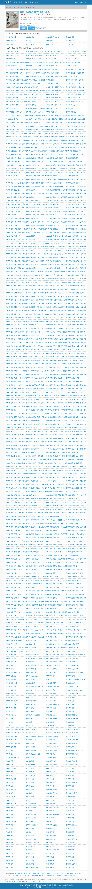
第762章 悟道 (30, 725)
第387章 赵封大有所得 (52, 392)
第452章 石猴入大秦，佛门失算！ (76, 449)
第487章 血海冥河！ (52, 481)
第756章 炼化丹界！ (72, 718)
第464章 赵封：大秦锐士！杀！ (75, 459)
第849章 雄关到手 (11, 803)
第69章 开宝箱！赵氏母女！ (14, 112)
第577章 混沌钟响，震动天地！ (35, 562)
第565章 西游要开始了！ (33, 552)
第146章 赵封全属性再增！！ (34, 179)
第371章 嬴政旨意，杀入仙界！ (55, 378)
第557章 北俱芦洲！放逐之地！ (35, 544)
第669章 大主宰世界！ (12, 644)
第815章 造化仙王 (51, 772)
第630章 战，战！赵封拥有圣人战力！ (37, 608)
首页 (7, 7)
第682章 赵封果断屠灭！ (33, 654)
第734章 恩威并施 (31, 701)
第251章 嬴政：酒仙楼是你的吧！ (56, 271)
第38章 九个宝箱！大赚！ (33, 83)
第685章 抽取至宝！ (12, 658)
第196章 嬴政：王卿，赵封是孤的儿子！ (78, 222)
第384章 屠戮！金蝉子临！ (74, 388)
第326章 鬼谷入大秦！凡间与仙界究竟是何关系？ (40, 339)
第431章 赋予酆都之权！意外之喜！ (56, 431)
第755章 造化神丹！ (52, 718)
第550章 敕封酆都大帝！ (53, 537)
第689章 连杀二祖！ (12, 662)
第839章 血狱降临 (51, 793)
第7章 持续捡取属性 (52, 55)
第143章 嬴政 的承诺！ (53, 176)
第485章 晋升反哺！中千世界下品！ (16, 481)
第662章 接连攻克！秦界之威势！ (36, 637)
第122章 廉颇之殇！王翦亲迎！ (35, 158)
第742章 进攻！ (30, 708)
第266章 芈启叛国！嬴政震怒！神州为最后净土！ (40, 285)
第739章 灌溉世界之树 (52, 704)
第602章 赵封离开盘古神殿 (34, 583)
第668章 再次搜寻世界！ (73, 640)
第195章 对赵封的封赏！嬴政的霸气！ (57, 222)
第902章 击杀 (30, 850)
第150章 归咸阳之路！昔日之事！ (36, 183)
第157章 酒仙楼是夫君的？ (14, 190)
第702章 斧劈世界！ (32, 672)
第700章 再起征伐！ (72, 669)
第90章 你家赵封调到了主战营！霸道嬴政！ (39, 129)
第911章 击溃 (50, 857)
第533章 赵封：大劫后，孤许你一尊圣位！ (38, 523)
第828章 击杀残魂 (71, 782)
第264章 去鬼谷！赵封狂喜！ (75, 282)
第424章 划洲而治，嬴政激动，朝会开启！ (79, 424)
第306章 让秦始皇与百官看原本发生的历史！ (39, 321)
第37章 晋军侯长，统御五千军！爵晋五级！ (19, 83)
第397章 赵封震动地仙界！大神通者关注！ (18, 403)
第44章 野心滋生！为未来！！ (75, 87)
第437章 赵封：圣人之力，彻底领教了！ (18, 438)
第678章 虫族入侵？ (32, 651)
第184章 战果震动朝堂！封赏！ (75, 211)
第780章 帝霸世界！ (72, 740)
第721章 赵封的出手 (12, 690)
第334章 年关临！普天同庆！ (34, 346)
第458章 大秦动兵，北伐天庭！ (35, 456)
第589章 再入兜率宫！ (12, 573)
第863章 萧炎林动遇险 (52, 814)
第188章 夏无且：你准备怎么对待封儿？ (78, 215)
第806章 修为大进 (31, 764)
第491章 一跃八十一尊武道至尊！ (56, 484)
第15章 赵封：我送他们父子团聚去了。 (57, 62)
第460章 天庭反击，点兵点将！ (75, 456)
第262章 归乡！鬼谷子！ (33, 282)
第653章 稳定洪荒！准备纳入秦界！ (16, 630)
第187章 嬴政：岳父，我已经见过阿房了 (58, 215)
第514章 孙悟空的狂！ (32, 505)
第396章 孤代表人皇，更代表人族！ (77, 399)
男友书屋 (8, 2)
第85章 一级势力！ (11, 126)
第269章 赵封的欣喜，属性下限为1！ (17, 289)
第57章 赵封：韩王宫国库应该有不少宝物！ (19, 101)
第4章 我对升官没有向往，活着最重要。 (78, 51)
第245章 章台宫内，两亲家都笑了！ (16, 268)
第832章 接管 (70, 786)
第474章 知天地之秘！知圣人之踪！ (36, 470)
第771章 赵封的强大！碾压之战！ (56, 732)
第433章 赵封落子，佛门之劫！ (15, 434)
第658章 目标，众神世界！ (34, 633)
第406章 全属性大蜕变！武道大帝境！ (37, 410)
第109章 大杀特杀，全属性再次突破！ (17, 147)
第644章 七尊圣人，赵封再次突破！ (77, 619)
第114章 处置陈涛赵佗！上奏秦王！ (36, 151)
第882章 (28, 832)
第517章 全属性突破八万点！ (14, 509)
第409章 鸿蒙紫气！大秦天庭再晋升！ (17, 413)
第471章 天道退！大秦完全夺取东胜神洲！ (58, 466)
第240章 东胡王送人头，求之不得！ (77, 261)
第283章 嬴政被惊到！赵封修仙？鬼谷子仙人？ (60, 300)
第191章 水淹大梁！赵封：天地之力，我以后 (59, 218)
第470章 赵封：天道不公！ (34, 466)
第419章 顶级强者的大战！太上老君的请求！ (59, 420)
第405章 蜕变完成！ (12, 410)
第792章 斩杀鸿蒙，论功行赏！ (75, 750)
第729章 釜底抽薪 (11, 697)
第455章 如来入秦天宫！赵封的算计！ (57, 452)
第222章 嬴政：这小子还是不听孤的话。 (38, 247)
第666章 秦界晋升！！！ (33, 640)
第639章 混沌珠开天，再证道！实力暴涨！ (58, 615)
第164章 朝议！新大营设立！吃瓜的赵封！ (79, 193)
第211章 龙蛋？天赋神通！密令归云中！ (58, 236)
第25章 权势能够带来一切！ (14, 73)
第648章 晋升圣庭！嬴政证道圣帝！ (77, 623)
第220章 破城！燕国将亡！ (74, 243)
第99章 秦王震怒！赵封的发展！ (55, 136)
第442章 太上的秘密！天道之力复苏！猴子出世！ (40, 442)
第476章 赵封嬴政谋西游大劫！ (75, 470)
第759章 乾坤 (50, 722)
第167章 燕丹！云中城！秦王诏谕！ (56, 197)
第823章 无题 (50, 779)
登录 (82, 2)
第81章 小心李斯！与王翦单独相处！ (17, 122)
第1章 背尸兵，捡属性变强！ (14, 51)
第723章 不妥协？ (51, 690)
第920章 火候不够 (11, 40)
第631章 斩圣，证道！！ (53, 608)
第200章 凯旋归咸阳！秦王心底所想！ (77, 225)
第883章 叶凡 (50, 832)
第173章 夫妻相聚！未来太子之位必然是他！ (19, 204)
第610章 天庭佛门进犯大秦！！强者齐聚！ (38, 591)
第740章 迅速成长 (71, 704)
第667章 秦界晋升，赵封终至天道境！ (57, 640)
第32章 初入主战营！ (72, 76)
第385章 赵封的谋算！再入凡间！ (16, 392)
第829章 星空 (9, 786)
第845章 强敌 (9, 800)
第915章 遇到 (30, 44)
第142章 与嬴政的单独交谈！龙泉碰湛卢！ (38, 176)
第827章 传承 (50, 782)
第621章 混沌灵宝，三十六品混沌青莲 (17, 601)
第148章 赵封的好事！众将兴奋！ (76, 179)
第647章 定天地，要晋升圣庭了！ (56, 623)
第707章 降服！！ (51, 676)
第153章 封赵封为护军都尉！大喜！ (16, 186)
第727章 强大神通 (51, 693)
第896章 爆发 (70, 842)
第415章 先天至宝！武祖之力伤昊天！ (57, 417)
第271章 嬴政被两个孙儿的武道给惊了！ (58, 289)
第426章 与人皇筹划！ (32, 427)
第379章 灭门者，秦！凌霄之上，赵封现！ (58, 385)
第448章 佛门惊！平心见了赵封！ (76, 445)
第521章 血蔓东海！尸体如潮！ (15, 513)
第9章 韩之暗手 (10, 58)
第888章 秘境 (70, 835)
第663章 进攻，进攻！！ (53, 637)
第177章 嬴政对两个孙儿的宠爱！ (16, 207)
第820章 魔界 (70, 775)
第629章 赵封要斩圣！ (12, 608)
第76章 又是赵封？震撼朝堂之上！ (76, 115)
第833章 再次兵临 (11, 789)
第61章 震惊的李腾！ (12, 105)
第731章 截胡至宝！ (52, 697)
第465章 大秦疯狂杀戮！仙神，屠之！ (17, 463)
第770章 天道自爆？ (32, 732)
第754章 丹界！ (30, 718)
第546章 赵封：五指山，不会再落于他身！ (58, 534)
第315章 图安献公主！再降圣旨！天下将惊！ (59, 328)
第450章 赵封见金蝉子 (32, 449)
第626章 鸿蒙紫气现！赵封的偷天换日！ (38, 605)
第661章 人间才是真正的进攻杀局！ (16, 637)
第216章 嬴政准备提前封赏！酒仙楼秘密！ (79, 239)
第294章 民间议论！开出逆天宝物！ (36, 310)
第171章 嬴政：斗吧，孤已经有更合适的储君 (59, 200)
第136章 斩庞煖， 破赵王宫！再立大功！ (78, 168)
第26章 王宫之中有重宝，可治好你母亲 (37, 73)
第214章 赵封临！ (31, 239)
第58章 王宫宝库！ (31, 101)
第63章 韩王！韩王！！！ (53, 105)
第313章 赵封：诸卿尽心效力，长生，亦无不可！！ (21, 328)
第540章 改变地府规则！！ (14, 530)
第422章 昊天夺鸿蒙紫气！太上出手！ (37, 424)
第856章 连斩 (70, 807)
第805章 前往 (9, 764)
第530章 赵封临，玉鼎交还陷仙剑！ (56, 520)
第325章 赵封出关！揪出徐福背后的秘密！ (18, 339)
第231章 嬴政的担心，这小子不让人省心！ (58, 254)
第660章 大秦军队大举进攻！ (75, 633)
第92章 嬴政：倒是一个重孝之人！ (76, 129)
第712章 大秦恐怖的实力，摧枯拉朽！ (77, 679)
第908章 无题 (70, 853)
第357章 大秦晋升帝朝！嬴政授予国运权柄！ (19, 367)
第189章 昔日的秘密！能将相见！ (16, 218)
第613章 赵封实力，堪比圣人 (14, 594)
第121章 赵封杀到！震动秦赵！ (15, 158)
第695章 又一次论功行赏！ (54, 665)
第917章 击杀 (70, 40)
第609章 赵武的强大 (12, 591)
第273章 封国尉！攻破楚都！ (14, 293)
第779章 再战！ (50, 740)
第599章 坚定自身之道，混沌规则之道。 (58, 580)
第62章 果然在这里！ (32, 105)
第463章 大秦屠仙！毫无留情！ (55, 459)
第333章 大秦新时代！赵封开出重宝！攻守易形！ (20, 346)
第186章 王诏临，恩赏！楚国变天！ (36, 215)
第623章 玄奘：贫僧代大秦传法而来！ (57, 601)
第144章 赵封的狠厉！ (73, 176)
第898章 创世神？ (31, 846)
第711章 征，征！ (51, 679)
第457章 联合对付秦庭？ (13, 456)
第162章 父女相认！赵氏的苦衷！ (36, 193)
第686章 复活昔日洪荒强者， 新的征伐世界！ (39, 658)
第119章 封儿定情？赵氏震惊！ (55, 154)
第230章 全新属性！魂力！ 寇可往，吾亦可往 (39, 254)
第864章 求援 (70, 814)
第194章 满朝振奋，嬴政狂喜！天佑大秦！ (38, 222)
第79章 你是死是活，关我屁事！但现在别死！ (59, 119)
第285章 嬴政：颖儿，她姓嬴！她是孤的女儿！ (20, 303)
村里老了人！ (70, 516)
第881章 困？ (9, 832)
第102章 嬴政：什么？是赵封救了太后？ (38, 140)
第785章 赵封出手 (11, 747)
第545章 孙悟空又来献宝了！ (34, 534)
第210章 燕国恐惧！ (32, 236)
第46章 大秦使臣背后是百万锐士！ (36, 90)
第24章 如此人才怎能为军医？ (75, 69)
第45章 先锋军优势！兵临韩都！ (15, 90)
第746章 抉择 (30, 711)
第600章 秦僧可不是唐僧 (73, 580)
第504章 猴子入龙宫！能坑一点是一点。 (78, 495)
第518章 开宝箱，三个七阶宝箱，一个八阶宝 (39, 509)
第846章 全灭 (30, 800)
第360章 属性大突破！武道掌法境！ (77, 367)
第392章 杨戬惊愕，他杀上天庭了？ (77, 395)
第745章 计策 (9, 711)
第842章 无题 (30, 796)
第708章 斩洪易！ (71, 676)
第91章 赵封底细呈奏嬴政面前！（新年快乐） (59, 129)
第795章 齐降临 (50, 754)
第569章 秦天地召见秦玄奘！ (34, 555)
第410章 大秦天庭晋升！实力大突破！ (37, 413)
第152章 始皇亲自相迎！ (73, 183)
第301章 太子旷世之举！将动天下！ (16, 317)
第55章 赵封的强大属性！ (53, 98)
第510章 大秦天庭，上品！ (34, 502)
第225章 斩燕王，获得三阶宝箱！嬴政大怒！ (19, 250)
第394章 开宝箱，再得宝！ (34, 399)
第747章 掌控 (50, 711)
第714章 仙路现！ (31, 683)
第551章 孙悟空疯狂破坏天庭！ (75, 537)
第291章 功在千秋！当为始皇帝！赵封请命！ (59, 307)
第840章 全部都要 (71, 793)
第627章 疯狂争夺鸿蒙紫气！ (54, 605)
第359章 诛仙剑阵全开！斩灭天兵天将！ (58, 367)
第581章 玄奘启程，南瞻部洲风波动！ (37, 566)
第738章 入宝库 (30, 704)
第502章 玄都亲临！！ (32, 495)
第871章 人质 (50, 821)
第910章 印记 (30, 857)
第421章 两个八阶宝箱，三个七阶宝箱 (17, 424)
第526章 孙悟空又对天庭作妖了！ (36, 516)
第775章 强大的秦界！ (52, 736)
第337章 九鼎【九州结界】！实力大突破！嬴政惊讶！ (22, 349)
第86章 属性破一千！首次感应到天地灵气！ (39, 126)
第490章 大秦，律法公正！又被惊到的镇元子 (39, 484)
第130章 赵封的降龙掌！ (33, 165)
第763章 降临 (50, 725)
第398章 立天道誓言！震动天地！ (36, 403)
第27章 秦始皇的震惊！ (53, 73)
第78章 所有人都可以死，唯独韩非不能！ (38, 119)
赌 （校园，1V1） (26, 873)
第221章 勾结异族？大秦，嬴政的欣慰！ (18, 247)
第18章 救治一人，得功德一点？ (35, 66)
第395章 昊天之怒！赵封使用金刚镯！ (57, 399)
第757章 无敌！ (10, 722)
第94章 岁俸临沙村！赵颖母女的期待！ (37, 133)
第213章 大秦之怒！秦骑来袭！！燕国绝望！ (19, 239)
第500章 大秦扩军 (71, 491)
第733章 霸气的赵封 (12, 701)
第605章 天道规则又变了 (13, 587)
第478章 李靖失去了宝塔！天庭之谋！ (37, 474)
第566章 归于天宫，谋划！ (54, 552)
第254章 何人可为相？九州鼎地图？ (36, 275)
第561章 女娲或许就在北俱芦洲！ (36, 548)
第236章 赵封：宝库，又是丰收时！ (77, 257)
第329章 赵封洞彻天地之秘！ (14, 342)
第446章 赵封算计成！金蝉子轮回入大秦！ (38, 445)
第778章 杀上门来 (31, 740)
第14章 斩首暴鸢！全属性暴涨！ (35, 62)
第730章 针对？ (30, 697)
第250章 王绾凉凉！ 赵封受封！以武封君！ (39, 271)
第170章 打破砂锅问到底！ (34, 200)
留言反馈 (44, 28)
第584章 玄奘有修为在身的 (14, 569)
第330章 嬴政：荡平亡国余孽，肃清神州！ (38, 342)
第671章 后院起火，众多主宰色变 (56, 644)
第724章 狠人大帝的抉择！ (74, 690)
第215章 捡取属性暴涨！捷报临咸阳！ (57, 239)
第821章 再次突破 (11, 779)
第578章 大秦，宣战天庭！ (54, 562)
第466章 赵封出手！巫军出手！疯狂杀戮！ (38, 463)
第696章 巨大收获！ (72, 665)
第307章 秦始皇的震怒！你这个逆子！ (57, 321)
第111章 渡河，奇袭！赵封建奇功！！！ (58, 147)
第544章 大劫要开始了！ (13, 534)
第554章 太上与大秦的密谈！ (54, 541)
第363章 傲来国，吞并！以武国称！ (56, 371)
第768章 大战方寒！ (72, 729)
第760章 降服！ (70, 722)
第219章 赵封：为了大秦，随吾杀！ (56, 243)
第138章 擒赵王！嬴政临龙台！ (35, 172)
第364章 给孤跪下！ (72, 371)
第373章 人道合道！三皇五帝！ (15, 381)
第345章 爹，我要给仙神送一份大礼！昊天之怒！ (20, 356)
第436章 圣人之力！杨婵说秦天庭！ (77, 434)
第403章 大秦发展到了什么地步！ (56, 406)
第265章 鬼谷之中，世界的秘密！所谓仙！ (18, 285)
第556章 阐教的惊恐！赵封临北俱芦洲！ (18, 544)
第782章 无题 (30, 743)
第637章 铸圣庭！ (11, 615)
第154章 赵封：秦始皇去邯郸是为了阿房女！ (39, 186)
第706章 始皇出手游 (32, 676)
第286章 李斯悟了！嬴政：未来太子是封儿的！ (40, 303)
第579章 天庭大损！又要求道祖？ (76, 562)
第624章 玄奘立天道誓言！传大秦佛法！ (78, 601)
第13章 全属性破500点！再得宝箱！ (16, 62)
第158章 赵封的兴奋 (32, 190)
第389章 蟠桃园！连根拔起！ (14, 395)
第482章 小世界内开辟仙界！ (34, 477)
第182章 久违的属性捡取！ (34, 211)
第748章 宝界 (70, 711)
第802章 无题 (30, 761)
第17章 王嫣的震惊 (11, 66)
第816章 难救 (70, 772)
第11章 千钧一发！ (51, 58)
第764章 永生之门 (71, 725)
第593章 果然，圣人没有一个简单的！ (17, 576)
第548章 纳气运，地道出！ (14, 537)
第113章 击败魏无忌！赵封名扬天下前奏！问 (19, 151)
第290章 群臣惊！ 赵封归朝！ (34, 307)
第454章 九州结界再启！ (33, 452)
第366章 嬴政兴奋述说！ (33, 374)
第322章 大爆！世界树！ (33, 335)
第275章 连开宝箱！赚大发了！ (55, 293)
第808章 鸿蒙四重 (71, 764)
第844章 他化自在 (71, 796)
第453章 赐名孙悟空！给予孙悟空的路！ (18, 452)
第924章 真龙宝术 (32, 23)
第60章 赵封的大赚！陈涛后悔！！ (76, 101)
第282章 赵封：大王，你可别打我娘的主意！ (39, 300)
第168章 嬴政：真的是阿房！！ (75, 197)
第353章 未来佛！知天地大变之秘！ (16, 364)
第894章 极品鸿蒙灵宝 (32, 842)
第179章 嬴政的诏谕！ (52, 207)
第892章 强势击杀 (71, 839)
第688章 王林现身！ (72, 658)
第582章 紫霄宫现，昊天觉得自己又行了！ (58, 566)
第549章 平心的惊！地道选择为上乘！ (37, 537)
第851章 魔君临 (50, 803)
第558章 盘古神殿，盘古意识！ (55, 544)
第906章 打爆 (30, 853)
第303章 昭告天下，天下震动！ (55, 317)
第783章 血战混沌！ (52, 743)
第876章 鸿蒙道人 (71, 825)
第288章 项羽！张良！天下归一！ (76, 303)
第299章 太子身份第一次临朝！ (55, 314)
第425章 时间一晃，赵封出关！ (15, 427)
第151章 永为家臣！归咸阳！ (54, 183)
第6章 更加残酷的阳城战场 (34, 55)
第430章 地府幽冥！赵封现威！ (35, 431)
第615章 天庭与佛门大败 (53, 594)
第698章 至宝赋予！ (32, 669)
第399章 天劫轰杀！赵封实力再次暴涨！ (58, 403)
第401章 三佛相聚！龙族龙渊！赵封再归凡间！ (20, 406)
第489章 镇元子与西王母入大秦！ (16, 484)
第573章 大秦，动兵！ (32, 559)
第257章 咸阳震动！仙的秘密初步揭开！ (18, 278)
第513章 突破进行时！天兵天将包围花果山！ (19, 505)
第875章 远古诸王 (51, 825)
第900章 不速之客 (71, 846)
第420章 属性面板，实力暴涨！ (75, 420)
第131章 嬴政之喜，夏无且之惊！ (56, 165)
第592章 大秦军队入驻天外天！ (75, 573)
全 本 (31, 2)
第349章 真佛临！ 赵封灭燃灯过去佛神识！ (18, 360)
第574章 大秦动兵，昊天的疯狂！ (56, 559)
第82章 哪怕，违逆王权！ (33, 122)
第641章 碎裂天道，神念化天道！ (16, 619)
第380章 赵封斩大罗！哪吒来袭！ (76, 385)
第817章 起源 (9, 775)
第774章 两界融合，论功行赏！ (35, 736)
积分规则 (38, 28)
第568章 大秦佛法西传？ (13, 555)
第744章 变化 (70, 708)
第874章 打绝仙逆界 (32, 825)
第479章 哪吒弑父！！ (52, 474)
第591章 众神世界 (51, 573)
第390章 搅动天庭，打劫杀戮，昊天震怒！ (38, 395)
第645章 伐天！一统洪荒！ (14, 623)
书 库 (20, 2)
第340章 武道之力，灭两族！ (75, 349)
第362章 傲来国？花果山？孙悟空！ (36, 371)
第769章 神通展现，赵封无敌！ (15, 732)
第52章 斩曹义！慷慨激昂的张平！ (76, 94)
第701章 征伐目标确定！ (13, 672)
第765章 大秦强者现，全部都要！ (16, 729)
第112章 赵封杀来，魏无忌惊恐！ (76, 147)
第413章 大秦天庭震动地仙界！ (15, 417)
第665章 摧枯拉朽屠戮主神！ (14, 640)
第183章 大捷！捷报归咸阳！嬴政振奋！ (58, 211)
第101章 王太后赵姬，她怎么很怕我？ (17, 140)
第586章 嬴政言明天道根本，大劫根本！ (58, 569)
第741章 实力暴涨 (11, 708)
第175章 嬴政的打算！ (52, 204)
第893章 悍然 (9, 842)
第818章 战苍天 (30, 775)
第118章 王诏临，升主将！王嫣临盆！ (37, 154)
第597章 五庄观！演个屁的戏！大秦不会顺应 (19, 580)
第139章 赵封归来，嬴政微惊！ (55, 172)
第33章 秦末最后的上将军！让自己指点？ (18, 80)
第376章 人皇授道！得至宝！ (75, 381)
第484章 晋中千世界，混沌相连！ (76, 477)
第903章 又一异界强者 (52, 850)
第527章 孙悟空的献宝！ (53, 516)
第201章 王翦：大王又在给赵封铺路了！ (18, 229)
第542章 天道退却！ (52, 530)
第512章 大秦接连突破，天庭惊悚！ (77, 502)
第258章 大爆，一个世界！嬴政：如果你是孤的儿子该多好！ (44, 278)
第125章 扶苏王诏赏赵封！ (14, 161)
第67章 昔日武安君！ (52, 108)
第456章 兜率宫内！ (72, 452)
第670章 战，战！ (31, 644)
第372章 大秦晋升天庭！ (73, 378)
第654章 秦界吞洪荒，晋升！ (34, 630)
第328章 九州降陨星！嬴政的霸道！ (77, 339)
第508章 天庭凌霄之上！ (73, 498)
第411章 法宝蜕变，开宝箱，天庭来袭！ (58, 413)
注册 (86, 2)
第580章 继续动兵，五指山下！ (15, 566)
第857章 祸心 (9, 810)
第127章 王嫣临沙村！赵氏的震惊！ (56, 161)
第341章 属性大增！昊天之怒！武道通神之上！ (20, 353)
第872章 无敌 (70, 821)
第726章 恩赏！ (30, 693)
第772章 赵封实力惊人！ (73, 732)
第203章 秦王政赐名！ (52, 229)
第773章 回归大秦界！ (12, 736)
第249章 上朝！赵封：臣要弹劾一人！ (17, 271)
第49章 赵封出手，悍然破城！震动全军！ (18, 94)
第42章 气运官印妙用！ (33, 87)
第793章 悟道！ (10, 754)
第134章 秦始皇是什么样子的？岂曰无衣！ (38, 168)
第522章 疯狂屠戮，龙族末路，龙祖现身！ (38, 513)
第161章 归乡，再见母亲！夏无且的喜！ (18, 193)
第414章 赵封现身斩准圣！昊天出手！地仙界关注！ (41, 417)
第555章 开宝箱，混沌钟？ (74, 541)
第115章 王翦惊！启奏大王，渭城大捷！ (58, 151)
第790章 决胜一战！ (32, 750)
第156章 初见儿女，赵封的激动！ (76, 186)
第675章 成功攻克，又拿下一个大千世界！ (58, 647)
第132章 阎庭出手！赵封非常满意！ (77, 165)
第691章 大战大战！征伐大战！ (55, 662)
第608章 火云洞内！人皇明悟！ (75, 587)
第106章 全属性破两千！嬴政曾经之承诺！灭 (39, 144)
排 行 (26, 2)
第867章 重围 (50, 818)
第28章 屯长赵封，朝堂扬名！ (75, 73)
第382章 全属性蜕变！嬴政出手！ (36, 388)
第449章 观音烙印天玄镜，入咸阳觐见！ (18, 449)
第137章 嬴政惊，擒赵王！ (14, 172)
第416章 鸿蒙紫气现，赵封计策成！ (77, 417)
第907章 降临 (50, 853)
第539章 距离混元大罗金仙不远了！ (77, 527)
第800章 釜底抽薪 (71, 757)
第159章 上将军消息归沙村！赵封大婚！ (58, 190)
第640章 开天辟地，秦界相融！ (75, 615)
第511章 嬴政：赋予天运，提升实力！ (57, 502)
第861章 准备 (9, 814)
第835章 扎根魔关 (51, 789)
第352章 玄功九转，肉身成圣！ (75, 360)
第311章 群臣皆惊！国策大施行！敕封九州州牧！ (60, 325)
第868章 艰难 (70, 818)
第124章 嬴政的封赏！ (73, 158)
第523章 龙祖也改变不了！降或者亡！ (57, 513)
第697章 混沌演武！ (12, 669)
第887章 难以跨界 (51, 835)
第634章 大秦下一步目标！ (34, 612)
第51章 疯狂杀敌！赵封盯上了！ (55, 94)
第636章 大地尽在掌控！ (73, 612)
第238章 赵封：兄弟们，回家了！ (36, 261)
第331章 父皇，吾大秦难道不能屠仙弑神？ (58, 342)
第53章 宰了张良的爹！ (12, 98)
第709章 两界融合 (11, 679)
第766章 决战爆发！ (32, 729)
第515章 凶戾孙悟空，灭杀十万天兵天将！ (58, 505)
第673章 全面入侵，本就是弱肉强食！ (17, 647)
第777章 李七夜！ (11, 740)
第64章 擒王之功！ (71, 105)
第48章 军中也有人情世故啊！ (75, 90)
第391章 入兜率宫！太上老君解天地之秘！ (58, 395)
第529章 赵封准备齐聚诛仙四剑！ (36, 520)
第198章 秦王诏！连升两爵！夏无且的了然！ (39, 225)
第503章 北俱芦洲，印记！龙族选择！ (57, 495)
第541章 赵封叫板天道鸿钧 (34, 530)
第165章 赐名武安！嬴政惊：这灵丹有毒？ (18, 197)
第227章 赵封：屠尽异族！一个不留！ (57, 250)
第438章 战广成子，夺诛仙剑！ (35, 438)
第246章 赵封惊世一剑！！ (34, 268)
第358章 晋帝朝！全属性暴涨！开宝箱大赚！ (39, 367)
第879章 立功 (50, 828)
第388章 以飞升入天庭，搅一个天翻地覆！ (79, 392)
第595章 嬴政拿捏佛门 (52, 576)
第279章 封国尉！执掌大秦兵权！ (56, 296)
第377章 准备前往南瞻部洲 (14, 385)
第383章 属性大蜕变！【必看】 (55, 388)
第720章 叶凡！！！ (72, 686)
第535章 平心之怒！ (72, 523)
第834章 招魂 (30, 789)
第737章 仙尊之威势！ (12, 704)
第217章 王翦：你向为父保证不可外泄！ (18, 243)
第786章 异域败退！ (32, 747)
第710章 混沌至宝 (31, 679)
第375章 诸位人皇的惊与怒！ (54, 381)
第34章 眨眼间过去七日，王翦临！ (36, 80)
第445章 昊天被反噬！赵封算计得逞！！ (18, 445)
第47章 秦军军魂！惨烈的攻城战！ (56, 90)
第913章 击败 (70, 44)
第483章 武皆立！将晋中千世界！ (56, 477)
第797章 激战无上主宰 (12, 757)
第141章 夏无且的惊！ (12, 176)
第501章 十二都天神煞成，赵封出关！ (17, 495)
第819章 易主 (50, 775)
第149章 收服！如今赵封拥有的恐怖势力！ (18, 183)
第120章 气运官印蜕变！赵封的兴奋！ (77, 154)
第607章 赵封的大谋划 (52, 587)
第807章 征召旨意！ (52, 764)
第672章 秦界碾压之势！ (73, 644)
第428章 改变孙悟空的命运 (74, 427)
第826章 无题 (30, 782)
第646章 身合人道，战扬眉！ (34, 623)
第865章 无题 (9, 818)
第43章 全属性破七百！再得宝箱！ (56, 87)
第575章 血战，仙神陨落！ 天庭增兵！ (77, 559)
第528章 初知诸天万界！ (13, 520)
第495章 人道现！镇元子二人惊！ (56, 488)
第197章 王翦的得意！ (12, 225)
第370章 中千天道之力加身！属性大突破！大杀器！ (41, 378)
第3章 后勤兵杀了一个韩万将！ (55, 51)
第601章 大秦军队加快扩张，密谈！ (16, 583)
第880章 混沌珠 (70, 828)
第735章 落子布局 (51, 701)
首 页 (15, 2)
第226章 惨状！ (30, 250)
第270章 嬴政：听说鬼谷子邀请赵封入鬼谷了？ (40, 289)
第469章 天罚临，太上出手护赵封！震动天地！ (20, 466)
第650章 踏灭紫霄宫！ (32, 626)
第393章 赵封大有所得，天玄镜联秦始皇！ (18, 399)
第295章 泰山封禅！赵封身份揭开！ (56, 310)
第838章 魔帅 (30, 793)
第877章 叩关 (9, 828)
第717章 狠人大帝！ (12, 686)
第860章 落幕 (70, 810)
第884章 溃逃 (70, 832)
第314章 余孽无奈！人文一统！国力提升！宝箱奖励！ (42, 328)
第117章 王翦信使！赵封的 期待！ (16, 154)
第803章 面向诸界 (51, 761)
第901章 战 (9, 850)
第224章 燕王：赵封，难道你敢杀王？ (77, 247)
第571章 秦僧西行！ (72, 555)
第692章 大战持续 (71, 662)
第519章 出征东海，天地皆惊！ (55, 509)
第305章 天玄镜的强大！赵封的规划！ (17, 321)
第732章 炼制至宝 (71, 697)
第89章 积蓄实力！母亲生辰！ (15, 129)
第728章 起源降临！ (72, 693)
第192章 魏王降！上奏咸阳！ (75, 218)
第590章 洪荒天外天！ (32, 573)
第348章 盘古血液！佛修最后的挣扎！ (77, 356)
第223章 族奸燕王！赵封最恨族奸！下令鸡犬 (59, 247)
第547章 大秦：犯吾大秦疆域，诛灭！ (77, 534)
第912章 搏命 (70, 857)
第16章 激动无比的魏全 (73, 62)
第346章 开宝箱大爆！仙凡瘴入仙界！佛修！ (39, 356)
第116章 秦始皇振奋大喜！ (74, 151)
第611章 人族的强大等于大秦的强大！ (57, 591)
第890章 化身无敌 (31, 839)
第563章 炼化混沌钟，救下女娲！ (76, 548)
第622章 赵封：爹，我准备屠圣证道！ (37, 601)
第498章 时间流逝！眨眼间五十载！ (36, 491)
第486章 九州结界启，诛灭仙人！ (36, 481)
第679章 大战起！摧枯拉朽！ (54, 651)
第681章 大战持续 (11, 654)
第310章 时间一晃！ (32, 325)
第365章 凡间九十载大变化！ (14, 374)
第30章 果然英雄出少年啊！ (34, 76)
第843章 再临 (50, 796)
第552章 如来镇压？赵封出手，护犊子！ (18, 541)
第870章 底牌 (30, 821)
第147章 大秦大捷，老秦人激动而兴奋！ (58, 179)
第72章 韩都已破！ (71, 112)
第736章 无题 (70, 701)
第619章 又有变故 (51, 598)
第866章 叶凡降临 (31, 818)
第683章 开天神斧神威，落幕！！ (56, 654)
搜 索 (36, 2)
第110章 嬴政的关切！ (32, 147)
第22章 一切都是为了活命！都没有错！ (37, 69)
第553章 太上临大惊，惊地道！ (35, 541)
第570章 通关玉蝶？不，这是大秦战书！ (58, 555)
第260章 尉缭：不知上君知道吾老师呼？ (78, 278)
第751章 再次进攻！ (52, 715)
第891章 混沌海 (50, 839)
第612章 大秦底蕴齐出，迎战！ (75, 591)
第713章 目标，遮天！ (12, 683)
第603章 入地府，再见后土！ (54, 583)
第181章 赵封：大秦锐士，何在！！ (16, 211)
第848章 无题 (70, 800)
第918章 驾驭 (50, 40)
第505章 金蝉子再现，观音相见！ (16, 498)
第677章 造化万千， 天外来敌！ (15, 651)
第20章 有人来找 (71, 66)
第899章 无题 (50, 846)
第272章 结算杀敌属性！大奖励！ (76, 289)
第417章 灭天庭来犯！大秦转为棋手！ (17, 420)
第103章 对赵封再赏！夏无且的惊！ (56, 140)
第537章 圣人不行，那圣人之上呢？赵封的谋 (39, 527)
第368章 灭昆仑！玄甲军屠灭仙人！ (77, 374)
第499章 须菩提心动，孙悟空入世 (56, 491)
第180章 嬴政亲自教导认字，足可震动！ (78, 207)
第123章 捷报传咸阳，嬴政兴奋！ (56, 158)
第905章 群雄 (9, 853)
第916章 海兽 (9, 44)
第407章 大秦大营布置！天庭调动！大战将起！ (60, 410)
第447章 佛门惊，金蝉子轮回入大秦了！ (58, 445)
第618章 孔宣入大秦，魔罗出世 (35, 598)
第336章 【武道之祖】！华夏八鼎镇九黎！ (79, 346)
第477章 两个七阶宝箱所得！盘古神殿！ (18, 474)
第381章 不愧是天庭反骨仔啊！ (15, 388)
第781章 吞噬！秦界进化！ (14, 743)
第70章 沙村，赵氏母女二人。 (35, 112)
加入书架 (31, 28)
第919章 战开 (30, 40)
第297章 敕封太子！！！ (13, 314)
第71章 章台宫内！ (51, 112)
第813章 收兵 (9, 772)
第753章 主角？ (10, 718)
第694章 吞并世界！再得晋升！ (35, 665)
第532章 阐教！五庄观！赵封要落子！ (17, 523)
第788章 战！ (70, 747)
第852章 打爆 (70, 803)
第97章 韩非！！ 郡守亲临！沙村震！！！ (18, 136)
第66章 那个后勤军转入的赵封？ (35, 108)
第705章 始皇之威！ (12, 676)
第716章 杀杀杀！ (71, 683)
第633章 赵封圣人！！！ (13, 612)
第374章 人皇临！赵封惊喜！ (34, 381)
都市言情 (12, 7)
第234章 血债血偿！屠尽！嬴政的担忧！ (38, 257)
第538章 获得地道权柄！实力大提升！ (57, 527)
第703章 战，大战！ (52, 672)
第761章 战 (9, 725)
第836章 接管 (70, 789)
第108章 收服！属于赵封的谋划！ (76, 144)
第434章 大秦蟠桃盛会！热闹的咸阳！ (37, 434)
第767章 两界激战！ (52, 729)
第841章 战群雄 (10, 796)
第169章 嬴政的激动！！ (13, 200)
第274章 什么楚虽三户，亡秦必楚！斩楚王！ (39, 293)
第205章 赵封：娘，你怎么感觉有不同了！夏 (19, 232)
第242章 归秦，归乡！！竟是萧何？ (36, 264)
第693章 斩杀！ (10, 665)
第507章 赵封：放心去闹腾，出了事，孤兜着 (59, 498)
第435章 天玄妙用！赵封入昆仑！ (56, 434)
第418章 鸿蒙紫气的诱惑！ (34, 420)
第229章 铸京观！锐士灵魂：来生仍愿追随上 (19, 254)
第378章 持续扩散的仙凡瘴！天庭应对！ (38, 385)
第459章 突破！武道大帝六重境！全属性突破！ (60, 456)
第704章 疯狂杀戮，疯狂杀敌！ (75, 672)
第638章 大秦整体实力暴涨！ (34, 615)
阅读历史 (77, 2)
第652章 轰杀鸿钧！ (72, 626)
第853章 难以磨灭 (11, 807)
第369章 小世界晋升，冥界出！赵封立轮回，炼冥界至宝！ (23, 378)
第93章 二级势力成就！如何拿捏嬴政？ (17, 133)
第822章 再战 (30, 779)
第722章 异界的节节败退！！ (34, 690)
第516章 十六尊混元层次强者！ (75, 505)
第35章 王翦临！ (51, 80)
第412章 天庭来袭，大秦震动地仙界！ (77, 413)
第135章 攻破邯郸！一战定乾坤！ (56, 168)
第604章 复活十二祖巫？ (73, 583)
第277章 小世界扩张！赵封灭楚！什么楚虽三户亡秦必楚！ (23, 296)
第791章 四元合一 (51, 750)
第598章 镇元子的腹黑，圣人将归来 (36, 580)
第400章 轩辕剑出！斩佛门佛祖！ (76, 403)
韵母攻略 (17, 873)
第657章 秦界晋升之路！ (13, 633)
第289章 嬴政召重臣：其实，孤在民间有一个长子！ (21, 307)
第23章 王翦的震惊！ (52, 69)
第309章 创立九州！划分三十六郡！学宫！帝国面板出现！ (23, 325)
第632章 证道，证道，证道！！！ (76, 608)
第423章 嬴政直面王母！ (53, 424)
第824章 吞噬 (70, 779)
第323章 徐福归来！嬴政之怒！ (55, 335)
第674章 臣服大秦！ (32, 647)
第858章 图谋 (30, 810)
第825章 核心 (9, 782)
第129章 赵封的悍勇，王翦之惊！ (16, 165)
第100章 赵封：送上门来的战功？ (76, 136)
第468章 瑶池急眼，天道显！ (75, 463)
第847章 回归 (50, 800)
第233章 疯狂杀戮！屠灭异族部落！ (16, 257)
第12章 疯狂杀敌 (71, 58)
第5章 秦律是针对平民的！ (13, 55)
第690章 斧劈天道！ (32, 662)
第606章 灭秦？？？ (32, 587)
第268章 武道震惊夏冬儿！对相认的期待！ (79, 285)
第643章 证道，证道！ (52, 619)
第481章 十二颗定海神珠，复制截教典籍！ (18, 477)
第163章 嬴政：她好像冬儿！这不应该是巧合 (59, 193)
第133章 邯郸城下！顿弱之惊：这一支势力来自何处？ (22, 168)
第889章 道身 (9, 839)
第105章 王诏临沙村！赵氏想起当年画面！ (18, 144)
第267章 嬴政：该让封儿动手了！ (56, 285)
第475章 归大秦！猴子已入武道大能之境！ (58, 470)
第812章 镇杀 (70, 768)
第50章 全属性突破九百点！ (34, 94)
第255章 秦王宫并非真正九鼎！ (55, 275)
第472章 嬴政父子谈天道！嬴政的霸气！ (78, 466)
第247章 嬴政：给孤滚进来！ (54, 268)
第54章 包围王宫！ (31, 98)
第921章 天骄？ (70, 37)
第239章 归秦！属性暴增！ (54, 261)
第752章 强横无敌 (71, 715)
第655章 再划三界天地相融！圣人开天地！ (58, 630)
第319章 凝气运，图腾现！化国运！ (56, 332)
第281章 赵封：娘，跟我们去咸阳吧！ (17, 300)
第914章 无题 (50, 44)
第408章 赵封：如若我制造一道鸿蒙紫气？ (79, 410)
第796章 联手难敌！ (72, 754)
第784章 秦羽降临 (71, 743)
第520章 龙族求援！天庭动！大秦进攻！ (78, 509)
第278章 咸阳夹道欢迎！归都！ (35, 296)
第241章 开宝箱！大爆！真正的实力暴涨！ (18, 264)
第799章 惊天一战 (51, 757)
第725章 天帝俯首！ (12, 693)
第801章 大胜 (9, 761)
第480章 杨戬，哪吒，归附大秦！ (76, 474)
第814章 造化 (30, 772)
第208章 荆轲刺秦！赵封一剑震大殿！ (77, 232)
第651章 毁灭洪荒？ (52, 626)
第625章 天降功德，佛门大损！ (15, 605)
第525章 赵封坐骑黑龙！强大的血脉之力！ (18, 516)
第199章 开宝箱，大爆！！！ (54, 225)
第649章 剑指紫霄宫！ (12, 626)
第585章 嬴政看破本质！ (33, 569)
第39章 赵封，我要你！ (53, 83)
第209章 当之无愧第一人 (13, 236)
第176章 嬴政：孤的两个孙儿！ (75, 204)
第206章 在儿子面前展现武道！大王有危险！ (39, 232)
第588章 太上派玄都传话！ (74, 569)
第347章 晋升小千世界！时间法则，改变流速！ (60, 356)
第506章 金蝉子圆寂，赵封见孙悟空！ (37, 498)
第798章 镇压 (30, 757)
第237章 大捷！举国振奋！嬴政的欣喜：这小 (19, 261)
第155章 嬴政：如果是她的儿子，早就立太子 (59, 186)
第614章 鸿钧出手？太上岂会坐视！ (36, 594)
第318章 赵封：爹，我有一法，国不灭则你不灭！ (40, 332)
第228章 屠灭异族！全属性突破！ (76, 250)
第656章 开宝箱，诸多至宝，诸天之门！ (78, 630)
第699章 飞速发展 (51, 669)
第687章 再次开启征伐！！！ (54, 658)
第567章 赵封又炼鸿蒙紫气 (74, 552)
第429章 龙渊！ (10, 431)
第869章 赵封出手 (11, 821)
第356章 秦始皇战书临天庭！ (75, 364)
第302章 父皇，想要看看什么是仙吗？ (37, 317)
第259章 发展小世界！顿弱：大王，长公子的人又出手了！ (63, 278)
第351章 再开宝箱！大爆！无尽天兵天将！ (58, 360)
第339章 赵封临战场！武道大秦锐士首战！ (58, 349)
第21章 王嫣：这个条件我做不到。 (16, 69)
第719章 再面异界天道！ (53, 686)
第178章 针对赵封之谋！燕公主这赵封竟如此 (39, 207)
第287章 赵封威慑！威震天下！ (55, 303)
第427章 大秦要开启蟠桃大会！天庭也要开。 (59, 427)
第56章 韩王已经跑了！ (73, 98)
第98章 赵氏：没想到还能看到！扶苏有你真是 (39, 136)
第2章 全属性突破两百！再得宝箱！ (36, 51)
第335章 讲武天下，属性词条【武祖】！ (58, 346)
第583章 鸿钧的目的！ (73, 566)
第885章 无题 (9, 835)
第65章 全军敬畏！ (11, 108)
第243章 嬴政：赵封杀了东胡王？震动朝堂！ (59, 264)
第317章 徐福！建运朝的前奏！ (15, 332)
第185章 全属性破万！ (12, 215)
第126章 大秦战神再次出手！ (34, 161)
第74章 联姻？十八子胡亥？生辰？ (36, 115)
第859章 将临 (50, 810)
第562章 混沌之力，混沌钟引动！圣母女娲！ (59, 548)
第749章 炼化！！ (11, 715)
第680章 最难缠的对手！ (73, 651)
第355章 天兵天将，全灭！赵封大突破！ (58, 364)
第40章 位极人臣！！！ (73, 83)
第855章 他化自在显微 (52, 807)
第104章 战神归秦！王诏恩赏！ (75, 140)
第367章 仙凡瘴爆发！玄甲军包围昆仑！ (58, 374)
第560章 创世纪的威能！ (13, 548)
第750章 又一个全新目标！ (34, 715)
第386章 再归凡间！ (32, 392)
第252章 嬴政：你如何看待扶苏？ (76, 271)
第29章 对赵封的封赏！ (12, 76)
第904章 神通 (70, 850)
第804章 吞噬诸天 (71, 761)
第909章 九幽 (9, 857)
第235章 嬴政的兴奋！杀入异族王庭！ (57, 257)
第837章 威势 (9, 793)
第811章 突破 (50, 768)
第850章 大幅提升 (31, 803)
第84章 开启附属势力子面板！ (75, 122)
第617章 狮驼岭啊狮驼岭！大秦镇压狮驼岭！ (19, 598)
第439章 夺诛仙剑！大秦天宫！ (55, 438)
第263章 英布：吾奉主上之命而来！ (56, 282)
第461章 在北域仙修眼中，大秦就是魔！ (18, 459)
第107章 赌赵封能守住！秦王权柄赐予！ (58, 144)
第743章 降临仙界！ (52, 708)
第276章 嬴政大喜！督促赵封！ (75, 293)
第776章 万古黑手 (71, 736)
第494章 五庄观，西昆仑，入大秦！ (36, 488)
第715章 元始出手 (51, 683)
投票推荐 (23, 28)
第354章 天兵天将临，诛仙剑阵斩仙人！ (38, 364)
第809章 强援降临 (11, 768)
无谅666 (23, 14)
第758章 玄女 (30, 722)
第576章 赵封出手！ (12, 562)
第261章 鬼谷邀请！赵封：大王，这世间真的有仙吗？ (22, 282)
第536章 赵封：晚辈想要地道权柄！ (16, 527)
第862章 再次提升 (31, 814)
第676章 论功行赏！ (72, 647)
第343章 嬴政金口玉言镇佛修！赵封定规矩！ (59, 353)
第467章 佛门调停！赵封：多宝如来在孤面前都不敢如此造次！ (65, 463)
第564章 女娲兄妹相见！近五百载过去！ (18, 552)
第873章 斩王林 (10, 825)
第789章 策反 (9, 750)
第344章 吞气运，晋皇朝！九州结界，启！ (79, 353)
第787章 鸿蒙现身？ (52, 747)
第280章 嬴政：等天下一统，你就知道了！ (79, 296)
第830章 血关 (30, 786)
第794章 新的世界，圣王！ (34, 754)
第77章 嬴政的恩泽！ (12, 119)
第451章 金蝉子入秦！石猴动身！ (56, 449)
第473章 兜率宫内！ (12, 470)
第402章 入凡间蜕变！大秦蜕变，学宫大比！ (39, 406)
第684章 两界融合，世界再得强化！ (77, 654)
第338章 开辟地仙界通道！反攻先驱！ (37, 349)
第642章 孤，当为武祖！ (33, 619)
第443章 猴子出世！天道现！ (54, 442)
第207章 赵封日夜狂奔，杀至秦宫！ (56, 232)
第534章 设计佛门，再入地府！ (55, 523)
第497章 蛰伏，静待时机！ (14, 491)
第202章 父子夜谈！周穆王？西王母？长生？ (39, 229)
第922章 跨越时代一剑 (52, 37)
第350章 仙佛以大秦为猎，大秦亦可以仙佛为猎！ (40, 360)
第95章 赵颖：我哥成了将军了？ (55, 133)
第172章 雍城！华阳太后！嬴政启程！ (77, 200)
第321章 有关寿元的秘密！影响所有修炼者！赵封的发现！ (23, 335)
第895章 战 (49, 842)
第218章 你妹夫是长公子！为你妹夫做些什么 (39, 243)
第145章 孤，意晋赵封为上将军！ (16, 179)
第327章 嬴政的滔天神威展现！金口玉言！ (58, 339)
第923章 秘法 (30, 37)
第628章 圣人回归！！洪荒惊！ (75, 605)
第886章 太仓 (30, 835)
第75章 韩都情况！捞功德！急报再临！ (57, 115)
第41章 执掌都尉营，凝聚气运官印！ (17, 87)
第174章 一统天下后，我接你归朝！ (36, 204)
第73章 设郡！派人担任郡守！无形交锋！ (18, 115)
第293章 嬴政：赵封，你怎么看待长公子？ (18, 310)
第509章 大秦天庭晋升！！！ (14, 502)
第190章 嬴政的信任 (32, 218)
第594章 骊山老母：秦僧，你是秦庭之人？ (38, 576)
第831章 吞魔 (50, 786)
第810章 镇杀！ (30, 768)
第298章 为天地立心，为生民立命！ (36, 314)
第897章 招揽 (9, 846)
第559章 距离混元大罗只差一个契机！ (77, 544)
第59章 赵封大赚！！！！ (53, 101)
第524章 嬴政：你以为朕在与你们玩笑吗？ (79, 513)
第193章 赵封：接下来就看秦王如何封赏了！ (19, 222)
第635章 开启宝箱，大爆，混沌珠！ (56, 612)
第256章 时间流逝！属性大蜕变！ (76, 275)
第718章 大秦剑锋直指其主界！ (35, 686)
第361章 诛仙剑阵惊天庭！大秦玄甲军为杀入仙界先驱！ (22, 371)
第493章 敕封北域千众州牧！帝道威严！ (18, 488)
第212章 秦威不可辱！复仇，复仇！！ (77, 236)
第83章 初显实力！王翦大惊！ (55, 122)
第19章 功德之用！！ (52, 66)
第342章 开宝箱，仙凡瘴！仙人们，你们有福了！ (40, 353)
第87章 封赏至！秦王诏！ (53, 126)
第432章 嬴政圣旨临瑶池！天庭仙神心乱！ (79, 431)
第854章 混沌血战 (31, 807)
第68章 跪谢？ (70, 108)
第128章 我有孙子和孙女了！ (75, 161)
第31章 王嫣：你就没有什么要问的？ (57, 76)
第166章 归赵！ (30, 197)
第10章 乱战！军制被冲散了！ (35, 58)
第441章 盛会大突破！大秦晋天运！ (16, 442)
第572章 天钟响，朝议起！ (14, 559)
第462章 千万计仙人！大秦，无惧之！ (37, 459)
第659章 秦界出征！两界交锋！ (55, 633)
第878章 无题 (30, 828)
